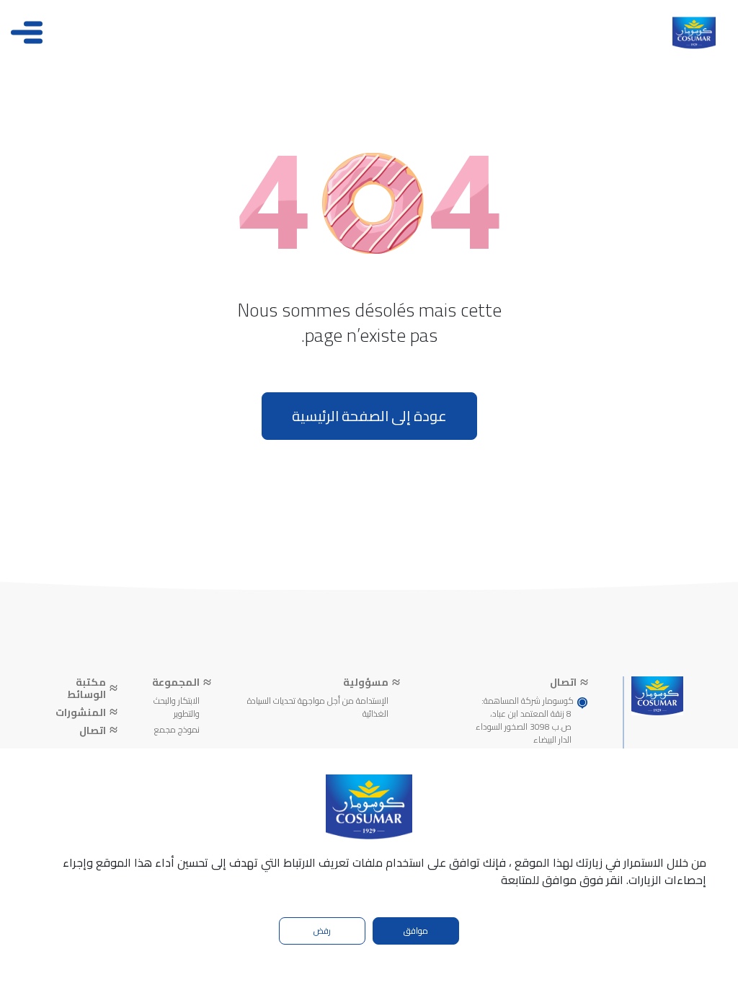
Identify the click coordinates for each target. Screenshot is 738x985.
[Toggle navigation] (27, 32)
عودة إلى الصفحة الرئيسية (369, 415)
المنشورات (80, 713)
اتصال (92, 731)
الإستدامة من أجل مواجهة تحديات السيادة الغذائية (317, 707)
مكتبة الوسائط (86, 688)
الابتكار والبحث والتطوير (177, 707)
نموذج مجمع (177, 729)
